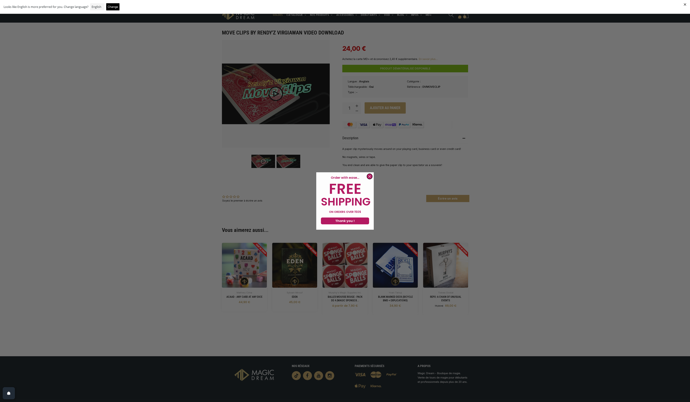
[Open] (9, 393)
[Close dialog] (369, 176)
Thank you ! (345, 221)
